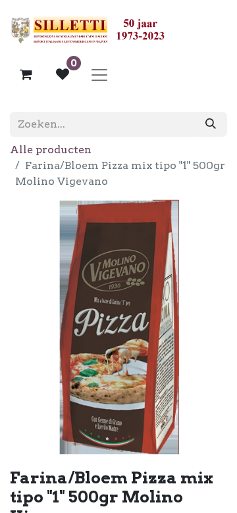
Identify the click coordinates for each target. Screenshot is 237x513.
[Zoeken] (210, 124)
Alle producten (51, 149)
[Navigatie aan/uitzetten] (99, 74)
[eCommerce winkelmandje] (25, 74)
